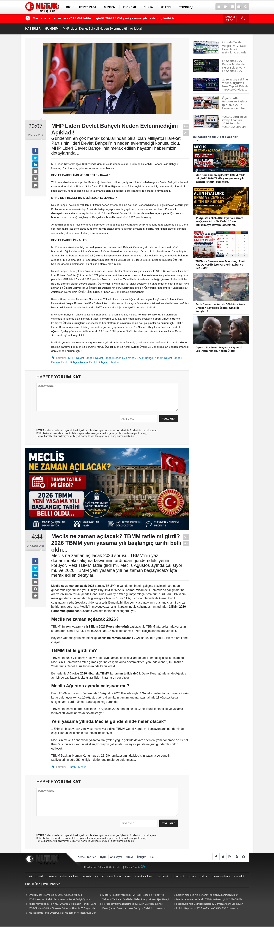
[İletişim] (239, 6)
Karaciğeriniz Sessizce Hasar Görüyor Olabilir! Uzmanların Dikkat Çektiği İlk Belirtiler (132, 908)
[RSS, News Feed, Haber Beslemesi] (229, 856)
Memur (53, 876)
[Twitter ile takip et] (222, 856)
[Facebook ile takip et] (215, 856)
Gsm (129, 876)
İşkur (204, 876)
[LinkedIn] (35, 164)
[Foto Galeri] (232, 6)
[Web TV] (225, 6)
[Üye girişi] (236, 856)
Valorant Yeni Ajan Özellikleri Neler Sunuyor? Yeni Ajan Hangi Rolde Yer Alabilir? (134, 899)
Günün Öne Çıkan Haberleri (43, 884)
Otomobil (179, 876)
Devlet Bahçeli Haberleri (104, 362)
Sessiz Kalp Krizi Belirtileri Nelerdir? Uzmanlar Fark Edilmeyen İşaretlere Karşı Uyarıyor (208, 904)
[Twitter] (35, 158)
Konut (192, 876)
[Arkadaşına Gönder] (35, 171)
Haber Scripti (132, 867)
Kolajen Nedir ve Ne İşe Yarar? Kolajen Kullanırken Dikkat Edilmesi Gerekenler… (205, 895)
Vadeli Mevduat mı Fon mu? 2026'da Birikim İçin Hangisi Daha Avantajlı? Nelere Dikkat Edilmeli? (60, 904)
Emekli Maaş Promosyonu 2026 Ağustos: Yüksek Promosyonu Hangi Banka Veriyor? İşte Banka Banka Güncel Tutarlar (58, 895)
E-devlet (87, 876)
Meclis (82, 767)
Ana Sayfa (116, 857)
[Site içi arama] (245, 6)
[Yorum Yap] (35, 185)
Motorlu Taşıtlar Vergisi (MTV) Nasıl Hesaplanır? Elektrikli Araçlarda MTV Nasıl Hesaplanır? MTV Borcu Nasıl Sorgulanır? (132, 895)
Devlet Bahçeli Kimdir (149, 357)
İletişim (141, 857)
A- (186, 132)
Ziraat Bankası (70, 876)
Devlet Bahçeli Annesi (74, 362)
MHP (71, 357)
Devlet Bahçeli (85, 357)
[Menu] (218, 6)
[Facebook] (35, 151)
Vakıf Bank (162, 876)
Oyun (103, 857)
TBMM (72, 767)
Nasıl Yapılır (115, 876)
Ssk (30, 876)
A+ (186, 126)
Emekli (240, 876)
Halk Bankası (144, 876)
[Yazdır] (35, 178)
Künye (129, 857)
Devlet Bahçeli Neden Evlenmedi (115, 357)
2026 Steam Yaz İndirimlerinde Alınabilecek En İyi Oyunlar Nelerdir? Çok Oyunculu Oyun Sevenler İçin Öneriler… (58, 899)
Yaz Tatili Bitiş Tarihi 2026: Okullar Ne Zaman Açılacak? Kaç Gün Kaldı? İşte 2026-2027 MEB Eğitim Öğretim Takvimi (60, 913)
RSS (152, 857)
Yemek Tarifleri (87, 857)
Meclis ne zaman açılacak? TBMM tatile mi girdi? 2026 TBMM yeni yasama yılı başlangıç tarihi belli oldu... (207, 899)
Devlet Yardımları (221, 876)
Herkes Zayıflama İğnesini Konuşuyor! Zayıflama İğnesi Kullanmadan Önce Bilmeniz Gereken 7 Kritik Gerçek (131, 904)
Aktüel (100, 876)
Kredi (40, 876)
